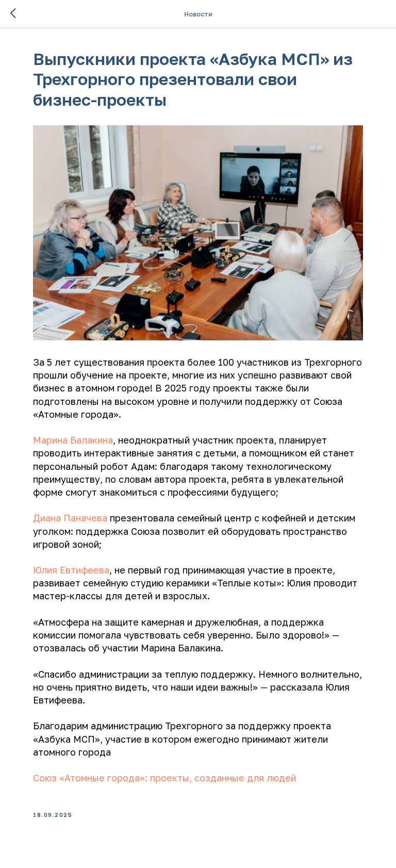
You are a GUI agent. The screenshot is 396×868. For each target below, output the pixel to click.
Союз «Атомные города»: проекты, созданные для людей (164, 777)
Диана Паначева (70, 517)
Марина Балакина (73, 440)
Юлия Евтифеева (71, 570)
